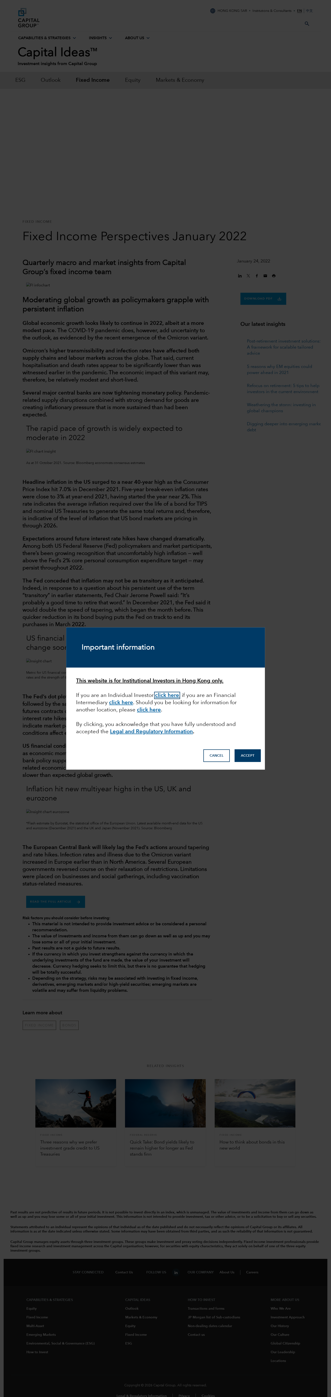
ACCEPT (247, 755)
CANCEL (216, 755)
